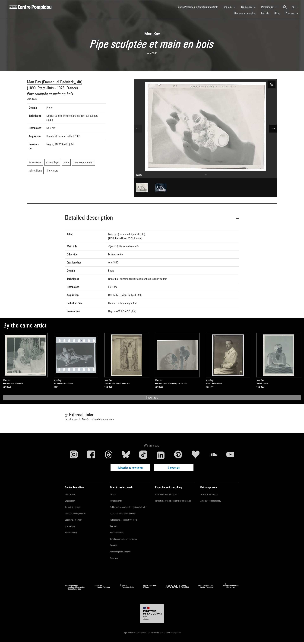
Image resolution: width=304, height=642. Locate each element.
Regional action (71, 532)
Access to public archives (120, 551)
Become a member (246, 13)
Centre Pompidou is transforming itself (198, 7)
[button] (152, 218)
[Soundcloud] (213, 455)
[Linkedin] (160, 455)
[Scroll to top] (296, 634)
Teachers (113, 526)
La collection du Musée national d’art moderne (89, 419)
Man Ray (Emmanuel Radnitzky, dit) (54, 81)
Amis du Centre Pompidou (210, 500)
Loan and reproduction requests (123, 513)
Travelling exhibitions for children (123, 539)
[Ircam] (104, 589)
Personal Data (156, 632)
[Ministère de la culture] (152, 613)
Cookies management (172, 632)
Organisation (70, 500)
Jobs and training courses (75, 513)
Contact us (174, 467)
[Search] (284, 7)
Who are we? (70, 494)
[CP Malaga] (152, 589)
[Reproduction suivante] (273, 129)
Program (227, 7)
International (70, 526)
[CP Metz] (129, 589)
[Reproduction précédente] (138, 129)
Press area (114, 558)
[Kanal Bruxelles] (179, 589)
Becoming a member (73, 520)
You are (290, 13)
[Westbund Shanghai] (208, 589)
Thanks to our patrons (209, 494)
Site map (139, 632)
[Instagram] (73, 455)
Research (113, 545)
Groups (113, 494)
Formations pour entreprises (166, 494)
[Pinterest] (178, 455)
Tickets (265, 13)
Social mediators (116, 532)
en (293, 7)
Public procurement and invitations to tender (128, 507)
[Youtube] (230, 455)
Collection (246, 7)
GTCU (146, 632)
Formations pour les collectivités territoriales (173, 500)
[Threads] (108, 455)
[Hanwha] (231, 589)
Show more (152, 397)
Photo (49, 107)
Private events (116, 500)
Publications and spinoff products (123, 520)
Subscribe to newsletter (130, 467)
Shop (278, 13)
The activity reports (72, 507)
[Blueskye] (126, 455)
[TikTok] (143, 455)
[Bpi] (77, 589)
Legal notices (128, 632)
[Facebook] (91, 455)
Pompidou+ (267, 7)
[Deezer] (195, 455)
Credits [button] (139, 175)
